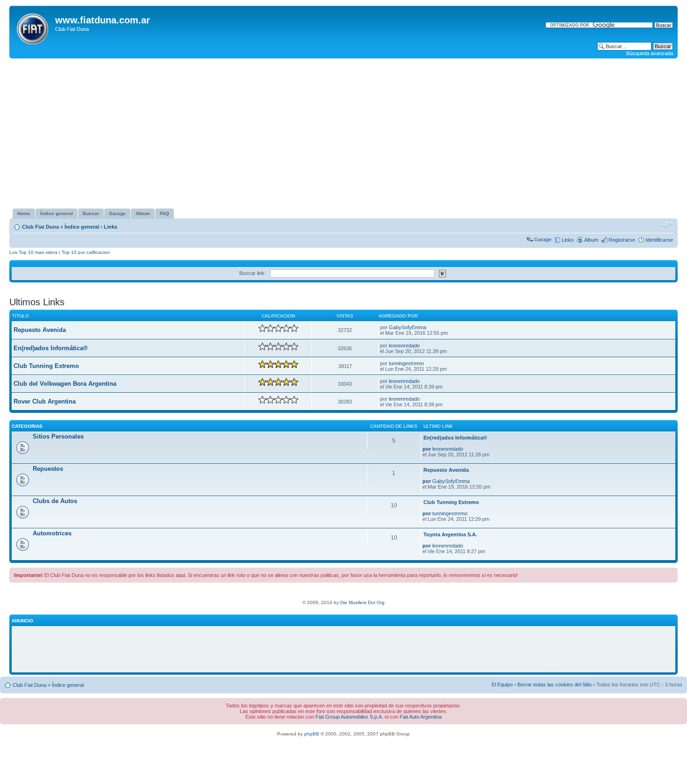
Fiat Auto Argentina (421, 717)
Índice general (81, 227)
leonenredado (404, 345)
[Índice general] (33, 27)
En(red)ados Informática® (51, 348)
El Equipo (502, 684)
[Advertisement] (343, 133)
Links (110, 227)
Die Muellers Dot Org (362, 602)
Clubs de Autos (55, 501)
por (426, 449)
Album (591, 240)
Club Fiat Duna (40, 227)
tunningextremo (406, 363)
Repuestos (48, 468)
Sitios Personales (58, 436)
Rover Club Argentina (45, 401)
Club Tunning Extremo (46, 365)
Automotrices (52, 533)
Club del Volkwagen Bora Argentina (65, 383)
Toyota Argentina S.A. (450, 534)
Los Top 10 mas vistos (33, 252)
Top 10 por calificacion (86, 252)
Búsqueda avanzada (649, 53)
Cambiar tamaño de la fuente (666, 225)
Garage (542, 239)
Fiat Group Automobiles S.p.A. (349, 717)
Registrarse (621, 240)
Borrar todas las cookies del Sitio (554, 684)
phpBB (311, 733)
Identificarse (659, 240)
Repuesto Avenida (40, 329)
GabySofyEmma (407, 327)
